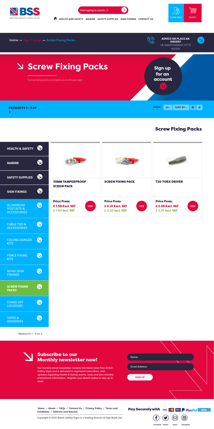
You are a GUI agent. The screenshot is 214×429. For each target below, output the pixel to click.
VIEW (90, 206)
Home (13, 40)
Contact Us (75, 408)
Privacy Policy (94, 408)
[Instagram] (184, 418)
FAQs (62, 408)
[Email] (175, 418)
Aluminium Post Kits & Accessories (17, 208)
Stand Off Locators (15, 304)
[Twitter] (165, 418)
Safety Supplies (20, 177)
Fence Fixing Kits (17, 257)
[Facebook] (156, 418)
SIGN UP (140, 377)
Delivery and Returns (65, 411)
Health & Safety (20, 149)
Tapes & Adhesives (15, 319)
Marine (13, 163)
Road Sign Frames (15, 273)
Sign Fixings (32, 40)
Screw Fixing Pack (119, 182)
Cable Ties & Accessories (17, 226)
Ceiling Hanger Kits (19, 242)
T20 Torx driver (169, 182)
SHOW (157, 107)
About (51, 408)
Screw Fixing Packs (17, 288)
